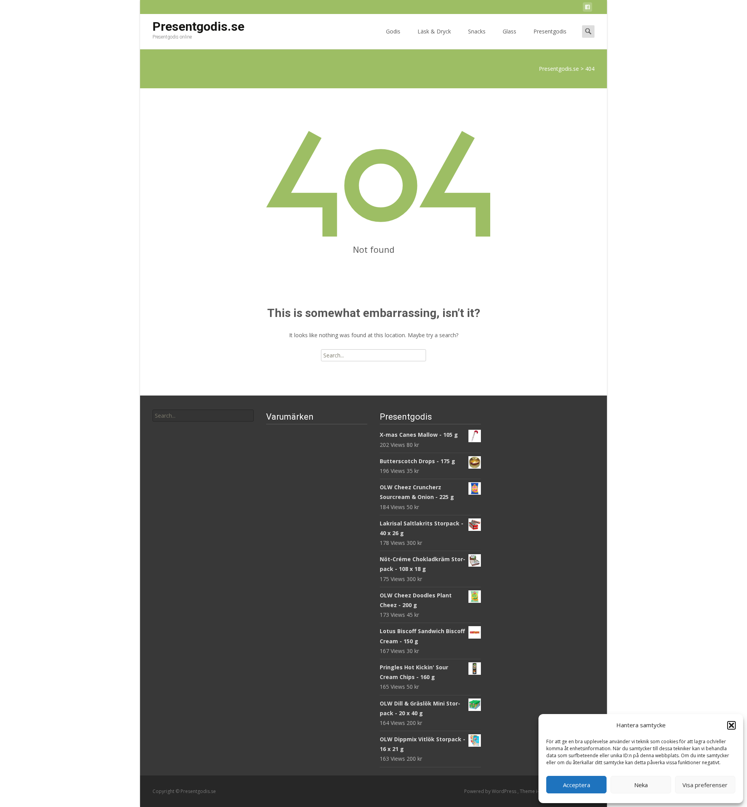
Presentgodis (549, 31)
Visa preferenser (705, 785)
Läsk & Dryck (434, 31)
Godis (393, 31)
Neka (641, 785)
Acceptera (576, 785)
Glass (509, 31)
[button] (731, 725)
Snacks (477, 31)
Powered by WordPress (490, 791)
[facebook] (587, 8)
